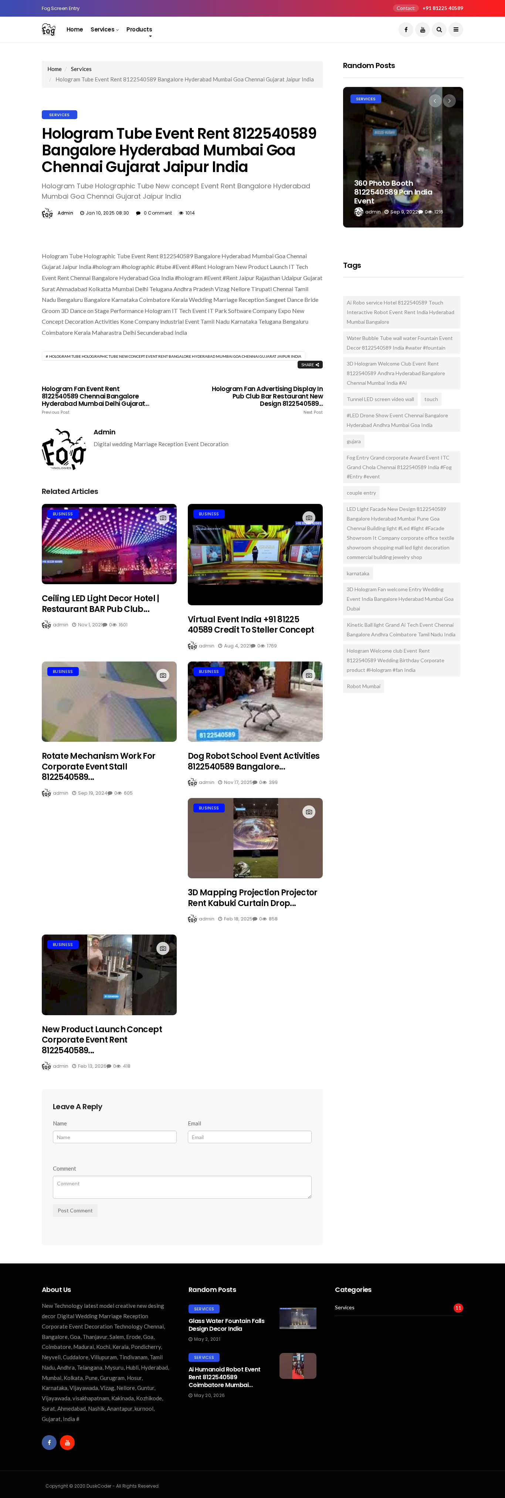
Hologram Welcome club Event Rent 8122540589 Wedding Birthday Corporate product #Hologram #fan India (395, 660)
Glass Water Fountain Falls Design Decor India (227, 1325)
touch (431, 399)
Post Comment (75, 1210)
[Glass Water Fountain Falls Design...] (297, 1318)
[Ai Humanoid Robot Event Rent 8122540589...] (297, 1366)
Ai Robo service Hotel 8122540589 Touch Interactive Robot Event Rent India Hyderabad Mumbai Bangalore (400, 312)
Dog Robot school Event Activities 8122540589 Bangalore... (253, 761)
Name (60, 1123)
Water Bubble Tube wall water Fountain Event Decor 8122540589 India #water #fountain (400, 343)
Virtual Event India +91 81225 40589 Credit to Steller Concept (251, 625)
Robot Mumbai (363, 686)
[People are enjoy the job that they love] (109, 544)
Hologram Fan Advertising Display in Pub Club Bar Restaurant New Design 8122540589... (267, 400)
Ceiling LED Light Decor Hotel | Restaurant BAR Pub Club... (100, 604)
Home (75, 29)
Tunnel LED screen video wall (380, 399)
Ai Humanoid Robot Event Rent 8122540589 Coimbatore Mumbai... (225, 1377)
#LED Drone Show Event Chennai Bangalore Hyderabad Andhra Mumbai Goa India (397, 420)
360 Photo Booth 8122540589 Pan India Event (393, 192)
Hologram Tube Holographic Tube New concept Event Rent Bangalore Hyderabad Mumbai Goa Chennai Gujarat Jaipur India (175, 356)
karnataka (358, 573)
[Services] (403, 157)
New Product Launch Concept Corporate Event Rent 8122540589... (102, 1040)
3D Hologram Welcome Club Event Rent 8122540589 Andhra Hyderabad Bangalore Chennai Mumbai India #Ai (396, 373)
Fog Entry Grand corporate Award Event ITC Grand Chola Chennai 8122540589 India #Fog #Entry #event (399, 467)
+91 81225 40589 (443, 8)
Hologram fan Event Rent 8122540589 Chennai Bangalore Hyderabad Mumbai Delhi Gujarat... (95, 400)
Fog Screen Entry (60, 8)
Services (102, 29)
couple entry (361, 492)
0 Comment (158, 213)
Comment (64, 1168)
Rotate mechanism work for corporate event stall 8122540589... (99, 766)
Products (139, 29)
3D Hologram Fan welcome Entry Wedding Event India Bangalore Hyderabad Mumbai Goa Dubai (400, 599)
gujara (354, 441)
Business (63, 514)
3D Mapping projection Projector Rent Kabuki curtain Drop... (253, 898)
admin (65, 213)
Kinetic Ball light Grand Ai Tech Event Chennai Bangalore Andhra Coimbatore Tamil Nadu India (401, 629)
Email (194, 1123)
